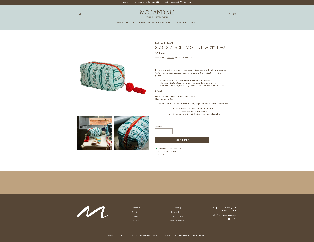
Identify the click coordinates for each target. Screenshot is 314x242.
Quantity (158, 126)
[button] (80, 14)
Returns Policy (177, 212)
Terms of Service (177, 221)
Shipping (170, 57)
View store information (167, 155)
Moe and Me (118, 236)
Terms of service (170, 235)
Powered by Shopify (130, 236)
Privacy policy (157, 235)
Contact (136, 221)
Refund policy (145, 235)
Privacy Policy (177, 216)
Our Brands (136, 212)
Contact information (199, 235)
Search (137, 216)
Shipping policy (184, 235)
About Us (137, 208)
